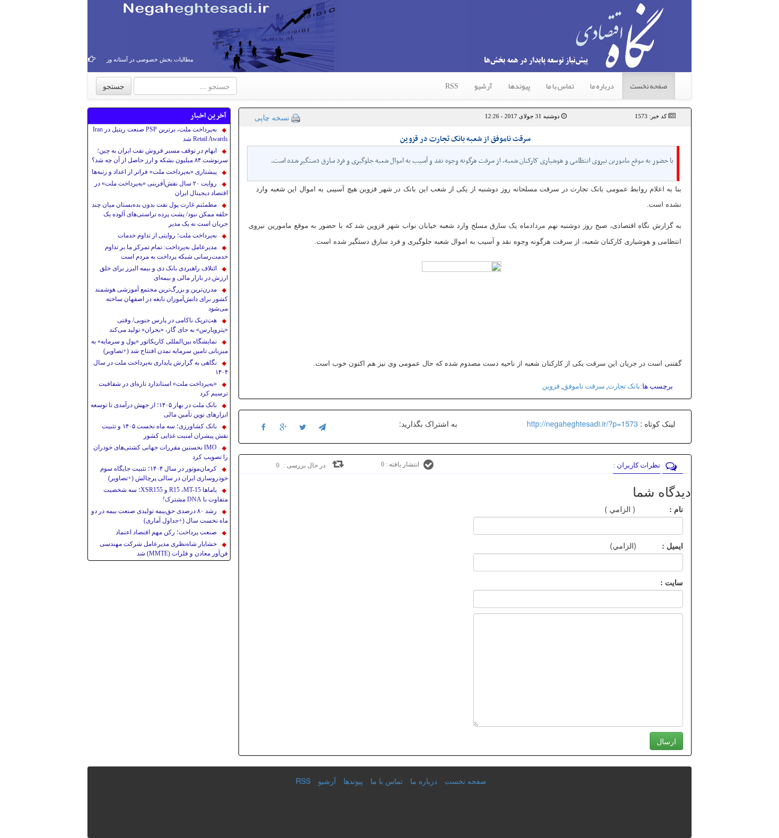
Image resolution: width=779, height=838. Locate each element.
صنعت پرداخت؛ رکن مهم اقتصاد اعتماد (166, 532)
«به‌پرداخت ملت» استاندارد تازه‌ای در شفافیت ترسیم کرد (163, 388)
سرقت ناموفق (584, 386)
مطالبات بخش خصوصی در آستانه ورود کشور (162, 59)
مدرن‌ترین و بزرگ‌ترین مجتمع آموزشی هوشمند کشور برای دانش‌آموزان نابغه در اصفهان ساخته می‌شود (161, 299)
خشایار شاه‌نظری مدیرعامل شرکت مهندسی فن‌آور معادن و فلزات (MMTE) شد (164, 548)
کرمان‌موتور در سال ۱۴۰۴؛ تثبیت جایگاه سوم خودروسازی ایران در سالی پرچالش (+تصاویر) (164, 473)
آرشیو (483, 85)
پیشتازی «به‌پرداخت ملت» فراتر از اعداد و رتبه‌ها (154, 171)
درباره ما (602, 85)
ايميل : (659, 545)
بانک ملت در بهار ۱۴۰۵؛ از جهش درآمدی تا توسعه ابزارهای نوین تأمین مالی (159, 409)
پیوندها (519, 85)
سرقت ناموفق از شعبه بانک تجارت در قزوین (465, 139)
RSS (451, 85)
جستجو (114, 86)
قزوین (551, 386)
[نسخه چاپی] (295, 117)
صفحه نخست (648, 85)
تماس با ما (560, 85)
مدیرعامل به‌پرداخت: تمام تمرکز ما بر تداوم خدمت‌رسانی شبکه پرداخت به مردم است (166, 251)
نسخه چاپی (271, 117)
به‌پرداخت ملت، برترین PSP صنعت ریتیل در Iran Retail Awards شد (160, 134)
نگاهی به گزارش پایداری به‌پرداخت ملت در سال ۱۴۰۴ (160, 367)
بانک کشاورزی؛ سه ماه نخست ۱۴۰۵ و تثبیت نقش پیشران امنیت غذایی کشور (165, 430)
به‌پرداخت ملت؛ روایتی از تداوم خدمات (167, 235)
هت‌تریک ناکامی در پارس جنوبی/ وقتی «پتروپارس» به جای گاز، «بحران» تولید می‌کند (168, 324)
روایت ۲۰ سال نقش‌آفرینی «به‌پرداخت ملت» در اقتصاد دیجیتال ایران (161, 188)
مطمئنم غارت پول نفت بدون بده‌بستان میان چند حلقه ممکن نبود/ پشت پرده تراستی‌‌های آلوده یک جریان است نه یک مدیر (160, 214)
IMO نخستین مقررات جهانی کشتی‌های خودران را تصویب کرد (160, 452)
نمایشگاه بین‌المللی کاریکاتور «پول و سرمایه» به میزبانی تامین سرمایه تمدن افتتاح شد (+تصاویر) (159, 346)
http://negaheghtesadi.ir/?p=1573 (582, 423)
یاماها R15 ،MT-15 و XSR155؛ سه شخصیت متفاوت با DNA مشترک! (165, 494)
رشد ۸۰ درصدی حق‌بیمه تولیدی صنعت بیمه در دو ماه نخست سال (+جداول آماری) (159, 515)
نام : (660, 509)
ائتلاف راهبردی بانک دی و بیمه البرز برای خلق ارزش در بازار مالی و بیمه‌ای (164, 272)
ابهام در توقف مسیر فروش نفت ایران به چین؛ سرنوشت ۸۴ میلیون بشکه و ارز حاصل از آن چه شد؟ (160, 155)
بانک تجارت (624, 386)
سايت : (660, 582)
